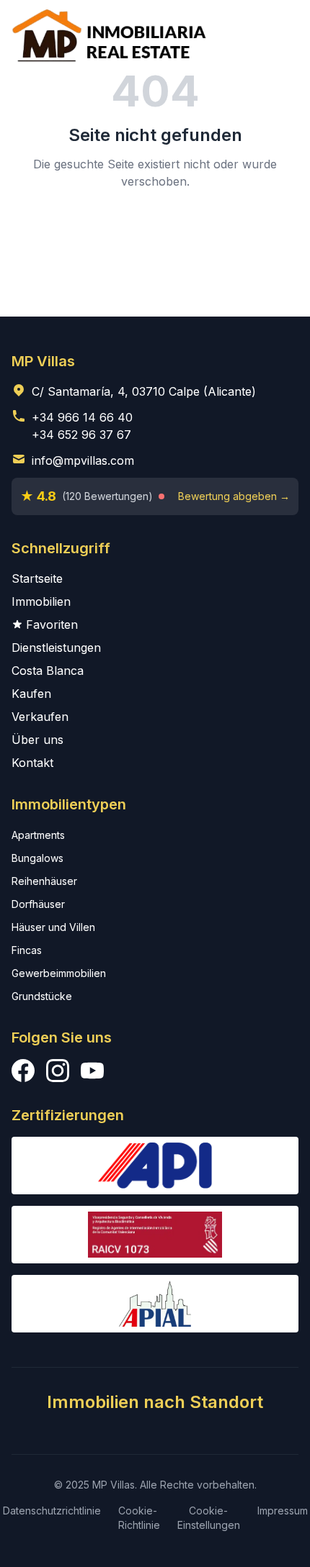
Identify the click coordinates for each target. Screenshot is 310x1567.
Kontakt (32, 762)
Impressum (282, 1510)
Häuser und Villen (53, 927)
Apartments (38, 835)
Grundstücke (42, 996)
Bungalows (37, 858)
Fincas (27, 950)
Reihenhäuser (44, 881)
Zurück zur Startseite (155, 230)
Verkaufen (40, 716)
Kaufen (31, 693)
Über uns (37, 739)
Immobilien (41, 601)
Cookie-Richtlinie (139, 1517)
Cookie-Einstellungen (208, 1517)
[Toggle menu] (278, 34)
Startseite (37, 578)
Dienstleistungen (56, 647)
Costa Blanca (48, 670)
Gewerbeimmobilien (59, 973)
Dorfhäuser (38, 904)
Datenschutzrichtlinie (52, 1510)
